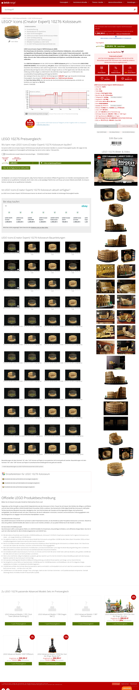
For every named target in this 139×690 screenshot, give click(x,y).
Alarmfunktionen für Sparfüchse (36, 31)
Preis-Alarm (111, 58)
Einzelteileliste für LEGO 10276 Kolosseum (39, 40)
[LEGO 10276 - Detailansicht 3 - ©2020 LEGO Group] (115, 408)
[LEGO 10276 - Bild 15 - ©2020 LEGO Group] (126, 317)
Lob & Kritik (127, 688)
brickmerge (116, 684)
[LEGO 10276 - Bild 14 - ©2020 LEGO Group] (105, 317)
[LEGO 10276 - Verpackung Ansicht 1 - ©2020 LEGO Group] (105, 454)
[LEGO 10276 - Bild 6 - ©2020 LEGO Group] (108, 256)
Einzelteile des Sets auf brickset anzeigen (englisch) (19, 487)
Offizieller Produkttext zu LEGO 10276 (38, 42)
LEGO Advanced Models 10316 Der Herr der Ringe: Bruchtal (120, 615)
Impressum (133, 684)
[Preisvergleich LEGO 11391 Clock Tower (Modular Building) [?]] (18, 605)
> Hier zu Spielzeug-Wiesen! (52, 163)
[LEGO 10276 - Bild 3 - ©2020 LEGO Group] (116, 210)
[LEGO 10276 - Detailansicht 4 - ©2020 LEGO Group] (115, 423)
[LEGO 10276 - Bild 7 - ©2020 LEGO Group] (128, 256)
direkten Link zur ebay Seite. (39, 227)
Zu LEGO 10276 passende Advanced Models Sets (41, 44)
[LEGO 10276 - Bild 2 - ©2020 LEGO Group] (124, 195)
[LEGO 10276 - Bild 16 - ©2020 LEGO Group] (105, 332)
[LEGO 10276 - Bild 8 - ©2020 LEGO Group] (105, 271)
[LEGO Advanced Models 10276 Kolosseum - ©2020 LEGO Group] (116, 469)
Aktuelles (80, 2)
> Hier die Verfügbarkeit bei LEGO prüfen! (15, 168)
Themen (97, 2)
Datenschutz (125, 684)
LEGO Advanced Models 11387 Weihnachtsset (86, 615)
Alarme (115, 2)
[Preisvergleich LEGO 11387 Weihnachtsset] (86, 605)
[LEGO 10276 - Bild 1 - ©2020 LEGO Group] (108, 195)
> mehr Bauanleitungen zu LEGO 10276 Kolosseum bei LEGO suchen (22, 466)
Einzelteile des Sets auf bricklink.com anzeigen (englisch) (20, 479)
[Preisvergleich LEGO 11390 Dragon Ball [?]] (52, 605)
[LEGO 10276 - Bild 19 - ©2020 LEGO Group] (126, 347)
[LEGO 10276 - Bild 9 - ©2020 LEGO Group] (126, 271)
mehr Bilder (14, 41)
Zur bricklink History (128, 132)
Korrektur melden (116, 97)
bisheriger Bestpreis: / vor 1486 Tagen (111, 114)
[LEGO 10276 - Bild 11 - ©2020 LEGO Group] (126, 286)
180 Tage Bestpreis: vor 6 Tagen (108, 116)
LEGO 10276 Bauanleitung (34, 38)
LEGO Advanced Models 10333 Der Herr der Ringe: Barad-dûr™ (52, 655)
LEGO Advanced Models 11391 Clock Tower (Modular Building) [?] (18, 615)
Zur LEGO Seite (101, 132)
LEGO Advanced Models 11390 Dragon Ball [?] (52, 615)
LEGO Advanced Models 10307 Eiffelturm (18, 654)
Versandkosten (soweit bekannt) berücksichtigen (20, 154)
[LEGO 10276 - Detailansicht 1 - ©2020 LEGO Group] (115, 378)
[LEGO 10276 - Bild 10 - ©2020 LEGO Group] (105, 286)
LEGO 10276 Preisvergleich (34, 33)
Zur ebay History (114, 132)
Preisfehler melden (43, 154)
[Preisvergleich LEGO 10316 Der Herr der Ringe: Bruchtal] (120, 605)
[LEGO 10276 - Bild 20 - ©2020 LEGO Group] (116, 362)
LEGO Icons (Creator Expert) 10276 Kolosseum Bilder (42, 36)
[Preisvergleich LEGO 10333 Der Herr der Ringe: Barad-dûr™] (52, 645)
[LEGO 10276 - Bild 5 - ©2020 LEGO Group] (115, 240)
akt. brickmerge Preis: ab (114, 118)
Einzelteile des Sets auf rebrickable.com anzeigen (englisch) (21, 483)
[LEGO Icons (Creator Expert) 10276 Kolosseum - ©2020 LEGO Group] (12, 32)
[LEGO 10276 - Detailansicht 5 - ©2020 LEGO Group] (115, 439)
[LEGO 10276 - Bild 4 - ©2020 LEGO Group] (116, 225)
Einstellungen (131, 2)
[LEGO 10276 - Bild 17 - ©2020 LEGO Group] (126, 332)
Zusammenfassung (32, 29)
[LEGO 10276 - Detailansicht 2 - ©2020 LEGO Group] (115, 393)
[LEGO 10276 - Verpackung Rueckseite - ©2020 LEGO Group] (126, 454)
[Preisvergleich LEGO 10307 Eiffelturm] (18, 645)
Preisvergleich (64, 2)
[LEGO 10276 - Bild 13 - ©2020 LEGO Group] (126, 301)
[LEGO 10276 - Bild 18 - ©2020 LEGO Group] (105, 347)
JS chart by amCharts (35, 91)
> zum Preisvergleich (18, 624)
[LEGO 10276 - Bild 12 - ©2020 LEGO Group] (105, 301)
